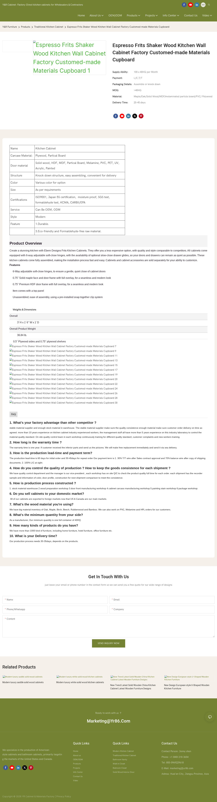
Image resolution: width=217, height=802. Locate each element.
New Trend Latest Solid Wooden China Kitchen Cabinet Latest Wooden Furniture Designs (133, 687)
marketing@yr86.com (108, 721)
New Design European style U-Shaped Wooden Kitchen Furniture (186, 687)
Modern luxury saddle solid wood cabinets (23, 682)
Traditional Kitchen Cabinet (48, 26)
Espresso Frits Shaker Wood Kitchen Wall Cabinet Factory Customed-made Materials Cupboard (118, 26)
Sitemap (75, 796)
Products (25, 26)
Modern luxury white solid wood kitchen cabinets (80, 682)
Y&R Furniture (9, 26)
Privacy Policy (63, 796)
